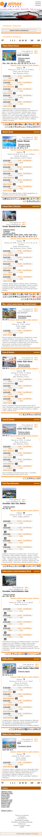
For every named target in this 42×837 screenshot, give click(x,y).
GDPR (22, 827)
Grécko (19, 361)
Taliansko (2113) (6, 791)
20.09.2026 (6, 762)
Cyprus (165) (5, 807)
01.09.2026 (6, 628)
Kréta (25, 361)
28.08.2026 (6, 521)
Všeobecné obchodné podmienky (22, 822)
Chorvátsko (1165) (7, 793)
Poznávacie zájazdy (24, 316)
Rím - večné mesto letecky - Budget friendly (19, 304)
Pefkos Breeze (8, 659)
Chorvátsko (6, 503)
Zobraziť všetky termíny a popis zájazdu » (25, 65)
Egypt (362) (5, 798)
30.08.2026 (6, 95)
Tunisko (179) (5, 805)
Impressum (22, 824)
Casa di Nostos (8, 352)
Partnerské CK (22, 819)
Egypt (19, 55)
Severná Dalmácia (17, 591)
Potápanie (21, 60)
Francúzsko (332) (6, 800)
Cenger (23, 226)
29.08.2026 (6, 527)
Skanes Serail (7, 132)
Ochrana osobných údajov (21, 825)
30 (26, 40)
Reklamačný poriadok (22, 820)
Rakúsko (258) (6, 803)
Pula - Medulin (21, 503)
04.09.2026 (6, 251)
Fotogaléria (21, 817)
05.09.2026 (6, 160)
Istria (13, 503)
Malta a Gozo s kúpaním (11, 734)
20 (23, 40)
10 (20, 40)
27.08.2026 (6, 76)
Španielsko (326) (6, 801)
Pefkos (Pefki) (34, 668)
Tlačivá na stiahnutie (22, 815)
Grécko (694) (5, 795)
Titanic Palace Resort (10, 46)
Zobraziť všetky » (7, 810)
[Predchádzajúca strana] (2, 40)
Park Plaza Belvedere (10, 483)
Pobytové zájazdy (24, 58)
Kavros (30, 361)
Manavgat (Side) (14, 226)
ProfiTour (35, 834)
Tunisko (20, 141)
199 (38, 40)
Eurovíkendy (22, 318)
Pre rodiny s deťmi (24, 61)
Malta (19, 743)
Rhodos (25, 668)
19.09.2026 (6, 379)
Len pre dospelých (24, 366)
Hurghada (25, 55)
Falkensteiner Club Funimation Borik (16, 571)
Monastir (27, 141)
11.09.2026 (6, 707)
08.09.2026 (6, 173)
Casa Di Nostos (8, 419)
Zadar (26, 591)
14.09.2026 (6, 713)
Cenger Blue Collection (11, 206)
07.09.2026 (6, 687)
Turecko (5, 226)
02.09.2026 (6, 540)
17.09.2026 (6, 330)
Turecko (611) (5, 796)
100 (32, 40)
